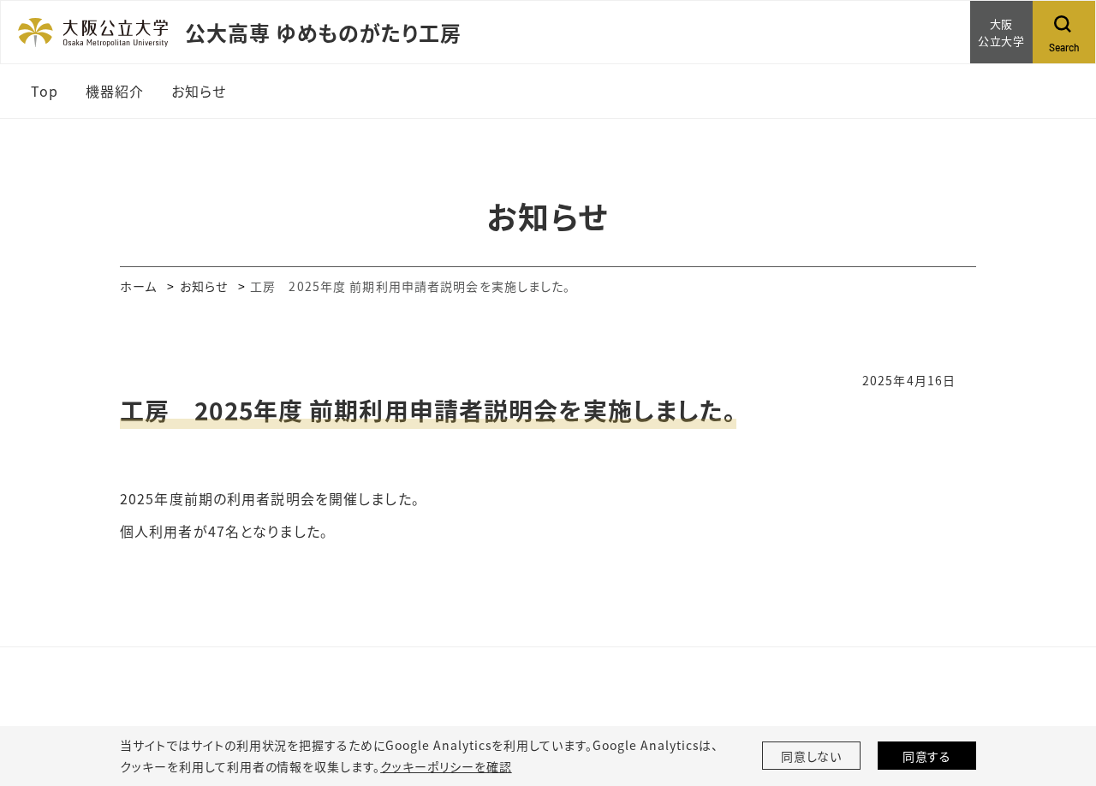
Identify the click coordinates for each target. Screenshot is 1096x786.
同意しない (812, 756)
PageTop (1057, 695)
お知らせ (204, 286)
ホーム (138, 286)
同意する (927, 756)
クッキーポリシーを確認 (446, 766)
